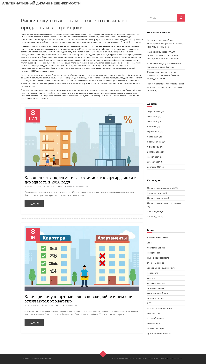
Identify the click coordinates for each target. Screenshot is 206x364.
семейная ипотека (156, 283)
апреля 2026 (155, 132)
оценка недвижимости (158, 258)
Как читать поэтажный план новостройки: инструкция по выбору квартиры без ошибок (165, 43)
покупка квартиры (156, 248)
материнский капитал (157, 238)
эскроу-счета (153, 323)
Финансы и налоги (158, 198)
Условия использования (127, 358)
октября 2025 (155, 162)
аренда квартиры (155, 298)
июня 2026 (154, 122)
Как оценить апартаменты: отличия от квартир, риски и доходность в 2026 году (81, 180)
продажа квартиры (156, 288)
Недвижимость (71, 305)
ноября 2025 (155, 157)
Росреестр (152, 273)
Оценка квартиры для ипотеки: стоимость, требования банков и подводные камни (163, 75)
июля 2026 (154, 117)
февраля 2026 (156, 142)
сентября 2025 (155, 167)
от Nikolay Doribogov (32, 186)
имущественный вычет (158, 293)
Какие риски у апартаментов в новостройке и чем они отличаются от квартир (78, 299)
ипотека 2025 (153, 313)
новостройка (153, 253)
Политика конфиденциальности (152, 358)
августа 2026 (155, 111)
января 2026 (155, 147)
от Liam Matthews (32, 305)
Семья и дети (155, 216)
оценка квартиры (155, 328)
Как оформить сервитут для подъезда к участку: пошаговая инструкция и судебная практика (163, 55)
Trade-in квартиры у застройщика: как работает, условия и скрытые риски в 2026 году (165, 87)
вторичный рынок (155, 263)
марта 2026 (155, 137)
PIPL (170, 358)
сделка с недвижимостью (160, 308)
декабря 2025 (156, 152)
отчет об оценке (155, 318)
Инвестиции (155, 211)
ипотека (151, 278)
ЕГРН (149, 243)
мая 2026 (153, 127)
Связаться (178, 358)
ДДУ (149, 303)
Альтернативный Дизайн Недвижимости (41, 3)
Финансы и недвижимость (77, 186)
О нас (112, 358)
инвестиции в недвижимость (161, 268)
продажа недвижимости (159, 333)
